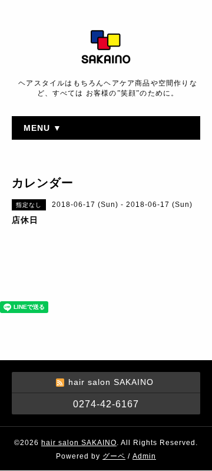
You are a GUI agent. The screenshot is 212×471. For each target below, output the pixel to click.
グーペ (113, 456)
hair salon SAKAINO (79, 443)
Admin (144, 456)
